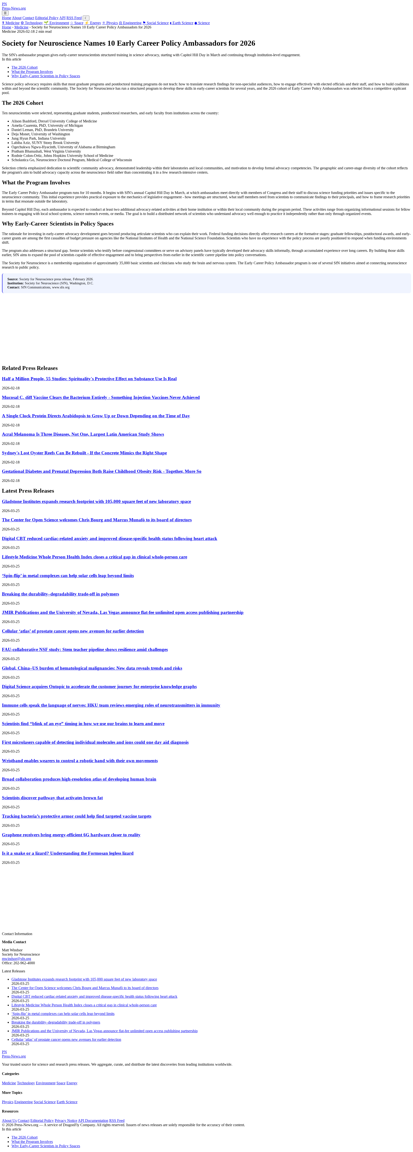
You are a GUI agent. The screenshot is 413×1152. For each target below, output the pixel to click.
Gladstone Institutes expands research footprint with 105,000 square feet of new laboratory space (96, 501)
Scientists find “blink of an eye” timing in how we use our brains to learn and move (83, 723)
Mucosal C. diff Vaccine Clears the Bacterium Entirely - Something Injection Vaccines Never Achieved (101, 397)
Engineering (130, 23)
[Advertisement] (145, 326)
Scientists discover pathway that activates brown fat (52, 797)
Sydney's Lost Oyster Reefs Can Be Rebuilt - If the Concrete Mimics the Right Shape (84, 452)
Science (202, 23)
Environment (56, 23)
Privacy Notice (66, 1121)
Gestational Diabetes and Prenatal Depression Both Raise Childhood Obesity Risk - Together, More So (101, 471)
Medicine (11, 23)
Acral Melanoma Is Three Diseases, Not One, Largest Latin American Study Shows (83, 434)
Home (6, 18)
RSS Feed (74, 18)
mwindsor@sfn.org (16, 959)
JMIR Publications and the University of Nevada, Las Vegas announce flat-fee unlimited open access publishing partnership (123, 612)
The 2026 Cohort (24, 67)
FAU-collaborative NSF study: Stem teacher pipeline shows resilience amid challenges (85, 649)
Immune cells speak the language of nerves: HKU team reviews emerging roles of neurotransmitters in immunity (111, 705)
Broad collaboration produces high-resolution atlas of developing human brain (79, 779)
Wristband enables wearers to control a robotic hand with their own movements (80, 760)
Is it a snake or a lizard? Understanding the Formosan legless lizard (68, 853)
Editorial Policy (47, 18)
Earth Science (181, 23)
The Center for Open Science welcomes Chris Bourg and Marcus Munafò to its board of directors (97, 519)
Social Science (155, 23)
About (17, 18)
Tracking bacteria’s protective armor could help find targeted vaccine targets (76, 816)
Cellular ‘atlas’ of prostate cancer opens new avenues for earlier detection (73, 631)
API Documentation (93, 1121)
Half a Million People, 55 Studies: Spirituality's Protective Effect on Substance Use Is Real (89, 378)
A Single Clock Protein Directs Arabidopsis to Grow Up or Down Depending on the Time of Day (96, 415)
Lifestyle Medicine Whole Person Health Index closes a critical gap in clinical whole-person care (94, 556)
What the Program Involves (32, 72)
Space (76, 23)
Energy (92, 23)
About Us (9, 1121)
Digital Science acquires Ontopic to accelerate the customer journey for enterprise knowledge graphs (99, 686)
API (62, 18)
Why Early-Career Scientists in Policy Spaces (45, 76)
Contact (28, 18)
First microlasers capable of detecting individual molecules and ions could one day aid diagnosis (95, 742)
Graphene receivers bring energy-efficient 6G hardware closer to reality (71, 834)
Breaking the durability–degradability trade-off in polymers (60, 593)
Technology (32, 23)
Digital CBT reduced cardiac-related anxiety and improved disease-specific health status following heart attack (109, 538)
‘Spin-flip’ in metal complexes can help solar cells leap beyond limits (68, 575)
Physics (110, 23)
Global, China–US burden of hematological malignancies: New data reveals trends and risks (92, 668)
